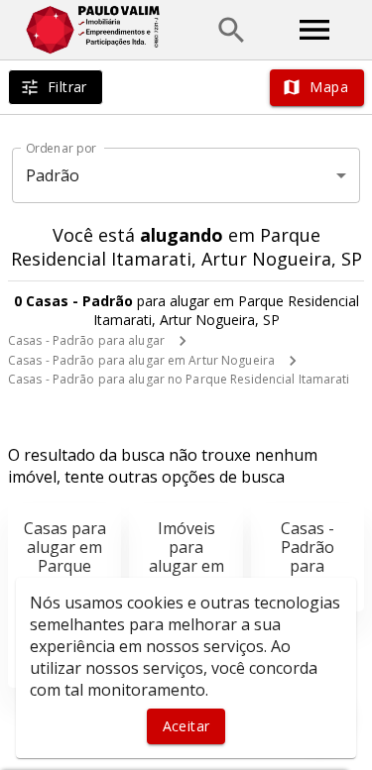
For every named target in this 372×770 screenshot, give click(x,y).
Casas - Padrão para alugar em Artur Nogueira (141, 360)
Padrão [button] (53, 175)
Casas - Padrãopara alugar (307, 557)
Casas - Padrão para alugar (86, 340)
